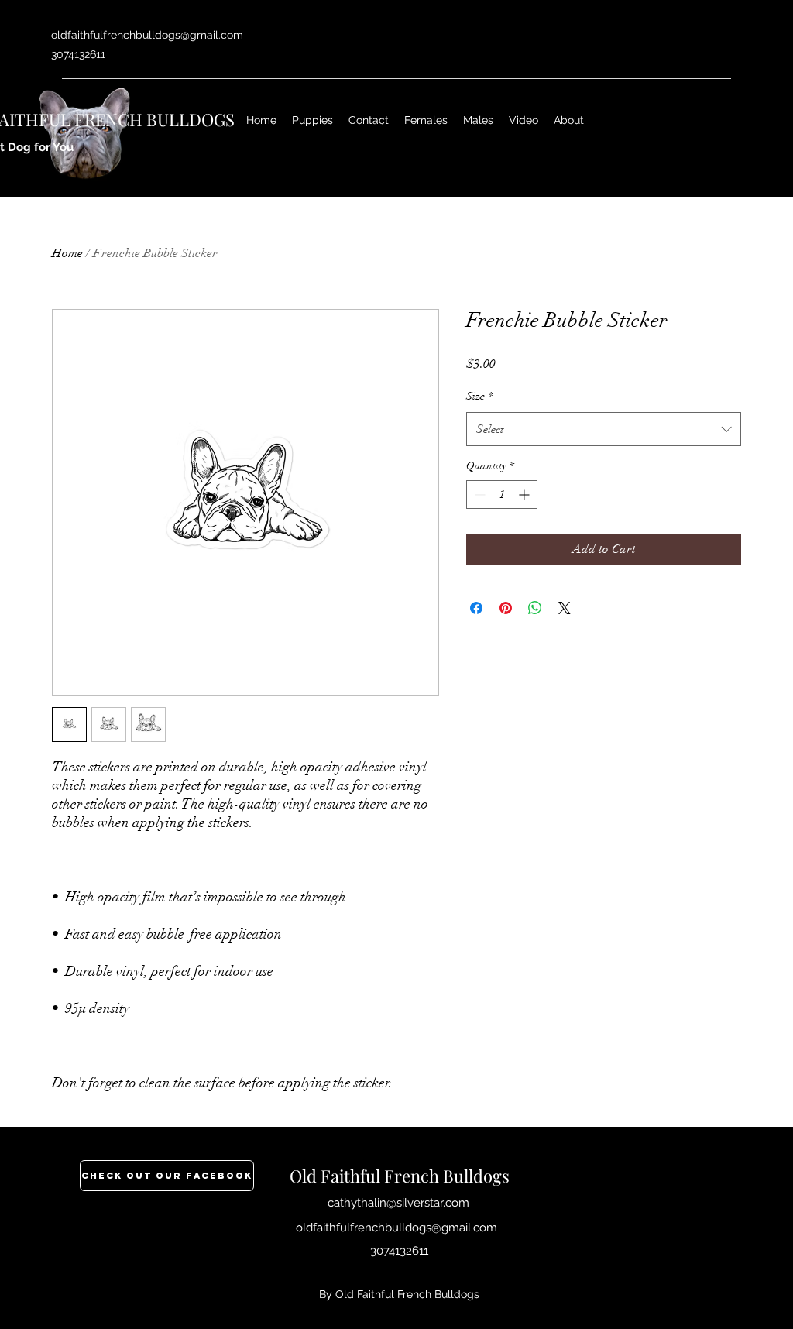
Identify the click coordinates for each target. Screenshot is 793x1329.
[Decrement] (478, 494)
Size (479, 396)
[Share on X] (564, 608)
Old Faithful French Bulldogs (400, 1175)
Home (67, 253)
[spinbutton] (502, 494)
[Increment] (525, 494)
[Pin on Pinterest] (505, 608)
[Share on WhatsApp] (535, 608)
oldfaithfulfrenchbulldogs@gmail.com (147, 35)
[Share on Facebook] (476, 608)
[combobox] (603, 429)
